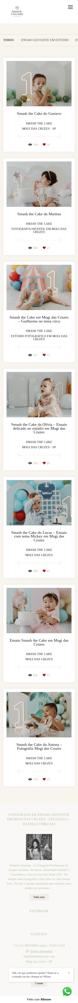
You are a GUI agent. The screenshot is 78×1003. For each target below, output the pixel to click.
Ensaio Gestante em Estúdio (45, 40)
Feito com (39, 999)
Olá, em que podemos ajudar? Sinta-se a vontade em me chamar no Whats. (35, 974)
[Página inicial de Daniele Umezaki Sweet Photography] (17, 11)
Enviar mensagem (41, 951)
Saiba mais (39, 897)
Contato (39, 983)
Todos (8, 40)
